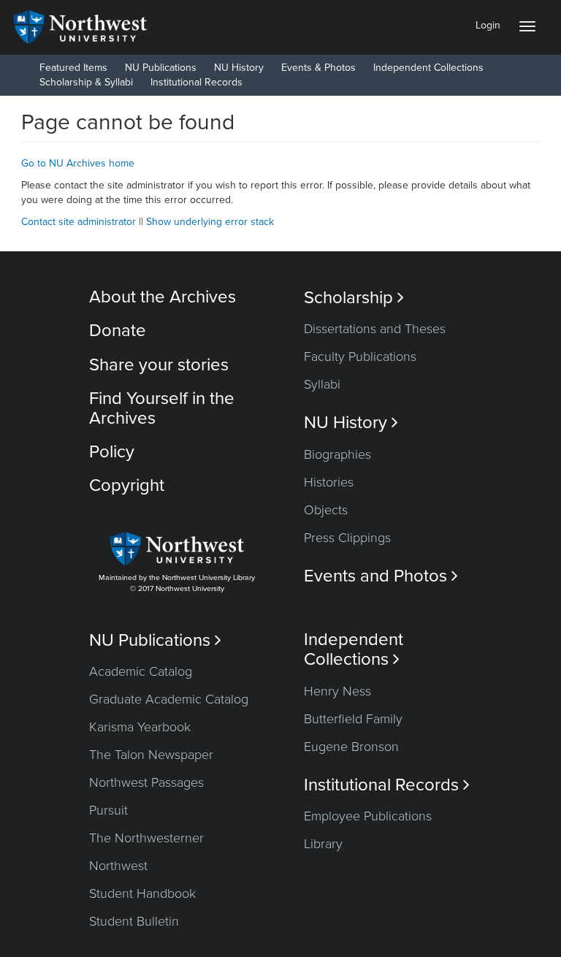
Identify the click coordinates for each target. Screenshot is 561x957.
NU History (239, 67)
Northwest (118, 866)
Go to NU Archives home (77, 163)
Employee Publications (368, 816)
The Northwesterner (146, 838)
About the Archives (162, 297)
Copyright (126, 485)
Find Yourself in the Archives (161, 408)
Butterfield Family (353, 719)
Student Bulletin (134, 921)
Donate (117, 330)
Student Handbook (142, 893)
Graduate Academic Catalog (168, 699)
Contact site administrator (78, 222)
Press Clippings (347, 538)
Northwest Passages (146, 782)
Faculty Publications (360, 356)
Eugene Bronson (351, 747)
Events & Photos (318, 67)
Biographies (337, 454)
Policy (111, 451)
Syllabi (322, 384)
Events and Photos (381, 576)
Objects (326, 510)
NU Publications (160, 67)
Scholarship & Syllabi (86, 82)
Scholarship (354, 297)
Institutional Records (196, 82)
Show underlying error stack (210, 222)
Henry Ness (337, 691)
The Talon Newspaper (151, 755)
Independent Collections (428, 67)
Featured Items (73, 67)
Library (323, 844)
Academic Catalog (140, 671)
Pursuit (108, 810)
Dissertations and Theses (375, 329)
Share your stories (159, 364)
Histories (329, 482)
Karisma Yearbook (140, 727)
